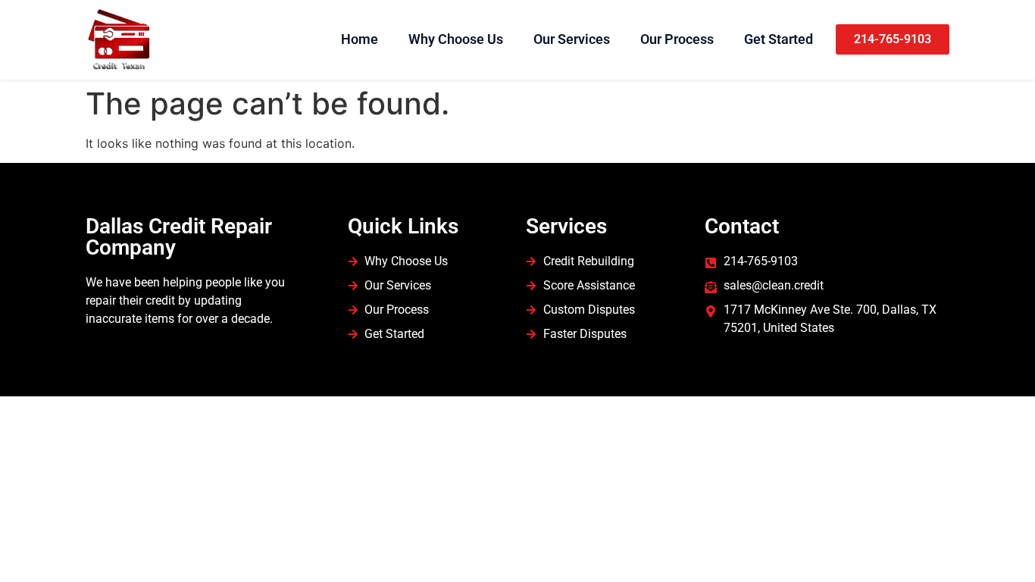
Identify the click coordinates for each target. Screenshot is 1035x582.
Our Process (677, 39)
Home (359, 39)
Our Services (571, 39)
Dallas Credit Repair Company (179, 237)
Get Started (778, 39)
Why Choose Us (455, 39)
